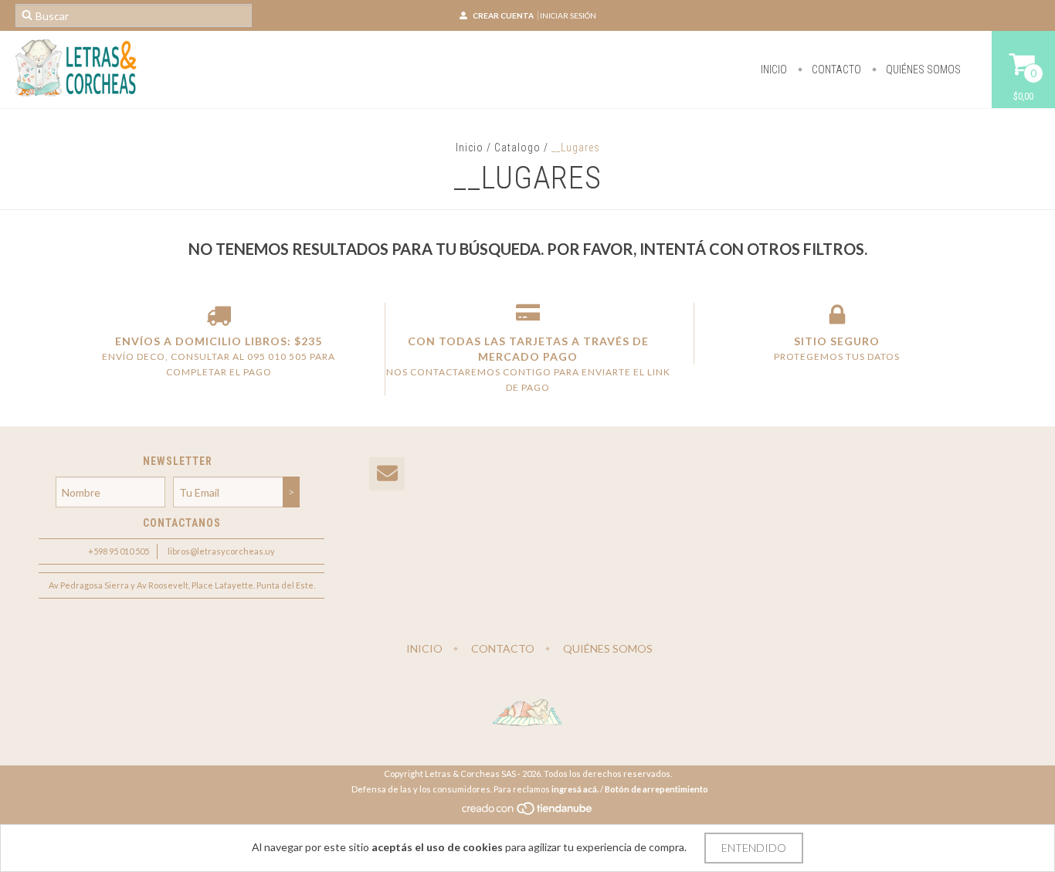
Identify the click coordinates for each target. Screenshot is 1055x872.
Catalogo (517, 147)
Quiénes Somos (922, 69)
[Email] (387, 473)
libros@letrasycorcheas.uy (221, 551)
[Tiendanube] (527, 812)
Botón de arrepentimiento (656, 789)
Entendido (753, 847)
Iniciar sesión (568, 15)
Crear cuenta (503, 15)
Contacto (835, 69)
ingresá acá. (575, 789)
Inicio (774, 69)
